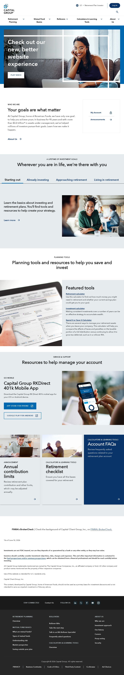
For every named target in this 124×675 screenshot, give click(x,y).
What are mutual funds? (22, 632)
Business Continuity (33, 667)
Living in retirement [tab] (106, 180)
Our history (99, 630)
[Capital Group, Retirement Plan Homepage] (22, 9)
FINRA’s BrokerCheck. (101, 529)
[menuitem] (14, 21)
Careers (98, 634)
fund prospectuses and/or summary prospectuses (26, 558)
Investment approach (103, 625)
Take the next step (56, 628)
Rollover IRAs (54, 623)
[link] (20, 472)
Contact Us (49, 603)
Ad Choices (106, 667)
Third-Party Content (73, 667)
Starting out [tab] (12, 180)
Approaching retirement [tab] (71, 180)
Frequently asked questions (60, 637)
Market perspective (20, 645)
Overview (16, 621)
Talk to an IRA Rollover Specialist (62, 632)
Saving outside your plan (22, 649)
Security (98, 643)
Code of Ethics (53, 667)
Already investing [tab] (38, 180)
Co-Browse (90, 667)
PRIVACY (16, 667)
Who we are (99, 621)
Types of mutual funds (21, 636)
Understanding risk (20, 640)
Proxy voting (100, 638)
